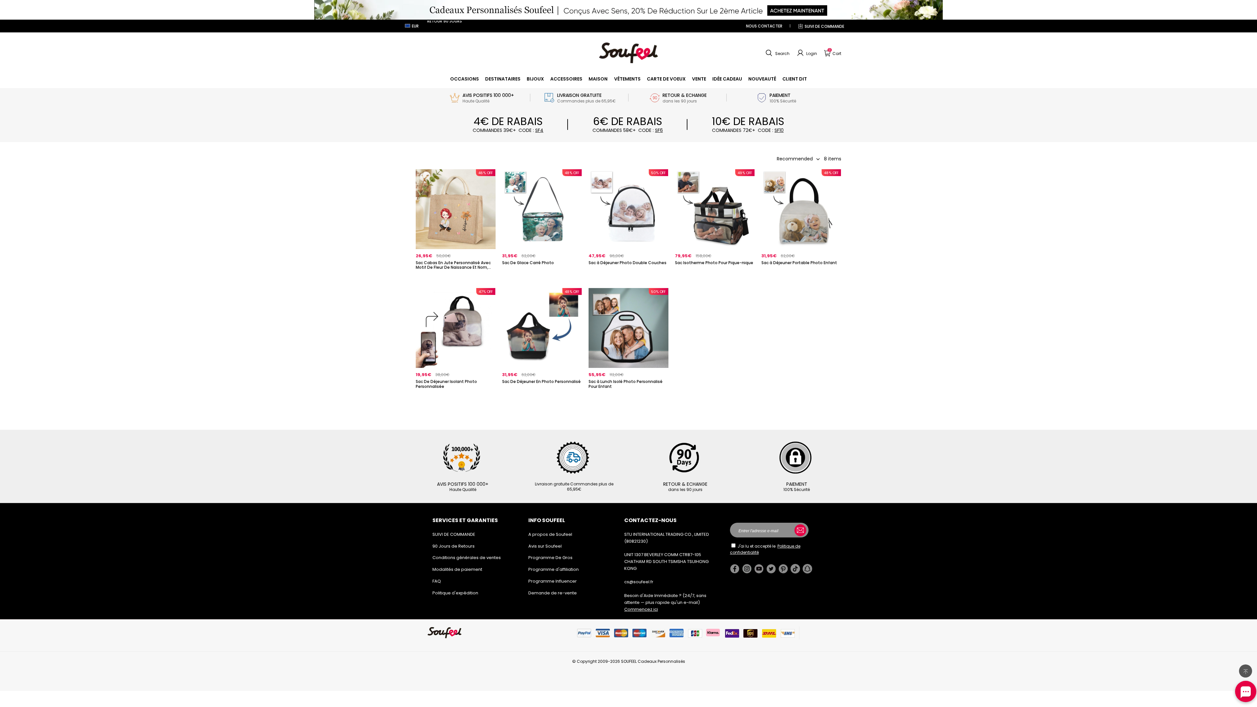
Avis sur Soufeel (545, 546)
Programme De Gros (550, 557)
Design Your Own (455, 278)
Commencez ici (641, 609)
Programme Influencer (552, 581)
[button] (777, 53)
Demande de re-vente (552, 593)
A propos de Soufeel (550, 534)
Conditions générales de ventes (466, 557)
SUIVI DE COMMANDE (824, 26)
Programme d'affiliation (553, 569)
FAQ (436, 581)
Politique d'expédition (455, 593)
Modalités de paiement (457, 569)
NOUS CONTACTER (764, 26)
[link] (464, 79)
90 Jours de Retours (453, 546)
